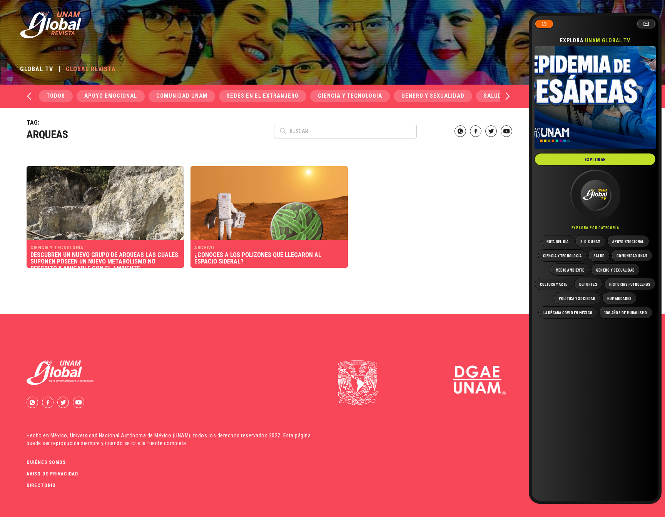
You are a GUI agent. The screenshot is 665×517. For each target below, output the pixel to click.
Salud (493, 96)
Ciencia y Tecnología (350, 96)
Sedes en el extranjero (263, 96)
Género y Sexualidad (432, 96)
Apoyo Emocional (110, 96)
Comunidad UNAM (181, 96)
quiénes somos (46, 462)
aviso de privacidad (52, 474)
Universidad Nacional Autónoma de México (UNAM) (130, 435)
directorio (41, 485)
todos (56, 96)
